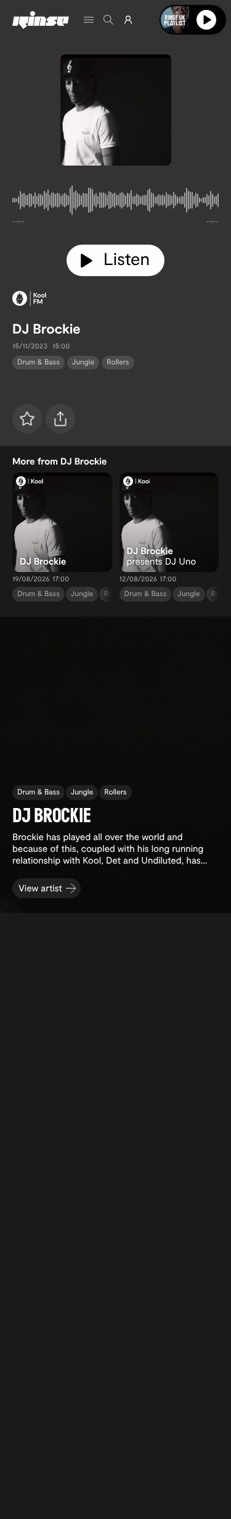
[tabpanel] (115, 202)
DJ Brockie (46, 329)
